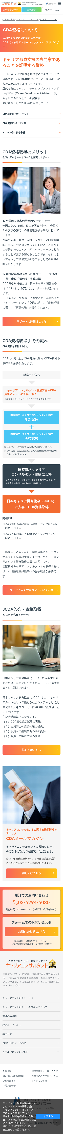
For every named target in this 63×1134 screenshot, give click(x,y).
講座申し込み (52, 10)
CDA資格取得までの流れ (16, 123)
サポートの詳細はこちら (31, 321)
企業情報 (7, 1071)
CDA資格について (48, 19)
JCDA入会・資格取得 (14, 132)
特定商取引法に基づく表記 (45, 1071)
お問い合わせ (9, 1086)
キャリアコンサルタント (27, 19)
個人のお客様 (9, 19)
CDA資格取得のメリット (16, 114)
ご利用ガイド (9, 1081)
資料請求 (31, 9)
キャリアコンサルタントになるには (31, 589)
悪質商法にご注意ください (45, 1076)
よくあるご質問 (39, 1081)
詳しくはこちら (31, 749)
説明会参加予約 (10, 9)
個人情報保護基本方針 (13, 1076)
